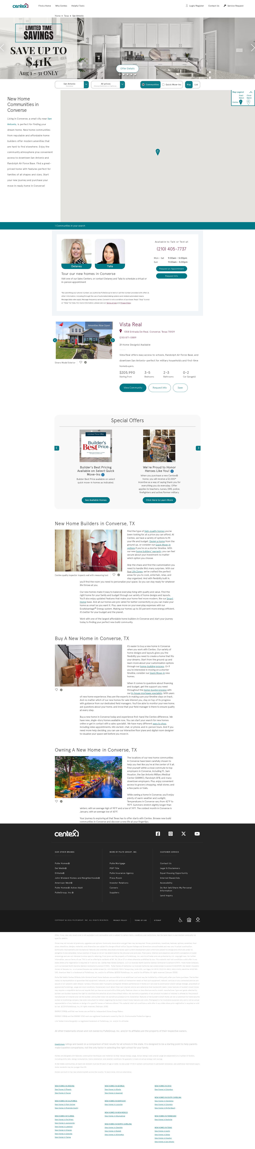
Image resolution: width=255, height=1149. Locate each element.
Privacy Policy (120, 920)
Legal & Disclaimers (170, 868)
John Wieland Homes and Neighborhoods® (77, 878)
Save (180, 387)
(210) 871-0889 (128, 337)
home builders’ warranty (148, 551)
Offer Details (127, 68)
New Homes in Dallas (162, 1135)
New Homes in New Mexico (116, 1112)
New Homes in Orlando (63, 1130)
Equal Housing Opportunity (174, 873)
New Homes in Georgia (114, 1086)
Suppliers (114, 892)
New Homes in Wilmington (114, 1135)
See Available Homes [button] (96, 500)
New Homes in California (66, 1101)
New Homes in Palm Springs (65, 1104)
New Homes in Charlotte (113, 1128)
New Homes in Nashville (163, 1120)
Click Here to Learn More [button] (159, 500)
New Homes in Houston (163, 1138)
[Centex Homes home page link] (20, 5)
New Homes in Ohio (163, 1086)
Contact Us (213, 6)
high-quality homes (154, 531)
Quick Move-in (157, 673)
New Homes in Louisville (113, 1104)
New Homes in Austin (162, 1131)
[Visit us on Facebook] (158, 834)
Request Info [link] (171, 276)
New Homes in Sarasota (63, 1134)
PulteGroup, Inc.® (64, 892)
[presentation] (2, 48)
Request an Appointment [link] (171, 269)
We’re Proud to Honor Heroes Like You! (159, 469)
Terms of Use (141, 920)
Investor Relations (119, 883)
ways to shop (159, 723)
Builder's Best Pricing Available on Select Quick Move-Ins (95, 470)
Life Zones (137, 571)
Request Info (160, 387)
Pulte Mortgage (117, 863)
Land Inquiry (166, 895)
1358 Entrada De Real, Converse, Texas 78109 (149, 331)
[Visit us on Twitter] (183, 834)
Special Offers (127, 420)
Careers (114, 887)
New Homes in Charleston (164, 1101)
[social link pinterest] (85, 362)
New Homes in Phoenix (63, 1089)
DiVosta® (60, 873)
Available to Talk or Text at (171, 242)
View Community (133, 387)
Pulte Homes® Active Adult (69, 887)
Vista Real (131, 324)
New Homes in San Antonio (164, 1142)
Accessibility (166, 883)
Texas (66, 16)
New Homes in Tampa (63, 1137)
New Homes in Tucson (63, 1093)
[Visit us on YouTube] (197, 834)
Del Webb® (61, 868)
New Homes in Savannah (114, 1093)
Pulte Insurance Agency (121, 873)
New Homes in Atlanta (113, 1089)
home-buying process (155, 690)
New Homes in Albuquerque (115, 1116)
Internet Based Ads (170, 878)
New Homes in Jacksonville (65, 1123)
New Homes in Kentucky (115, 1101)
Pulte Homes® (62, 863)
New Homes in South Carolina (168, 1097)
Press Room (116, 878)
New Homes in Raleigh (113, 1131)
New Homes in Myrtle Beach (165, 1108)
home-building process (152, 666)
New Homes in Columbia (164, 1104)
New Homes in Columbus (164, 1089)
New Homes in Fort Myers (64, 1120)
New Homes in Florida (64, 1116)
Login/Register (196, 6)
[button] (45, 6)
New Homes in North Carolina (118, 1124)
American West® (64, 883)
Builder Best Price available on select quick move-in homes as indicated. (96, 481)
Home (58, 16)
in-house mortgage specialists (146, 693)
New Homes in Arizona (64, 1086)
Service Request (235, 6)
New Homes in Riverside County (66, 1108)
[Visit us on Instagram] (171, 834)
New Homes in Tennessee (165, 1116)
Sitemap (157, 920)
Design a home (157, 541)
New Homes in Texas (163, 1128)
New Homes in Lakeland (63, 1127)
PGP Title (114, 868)
